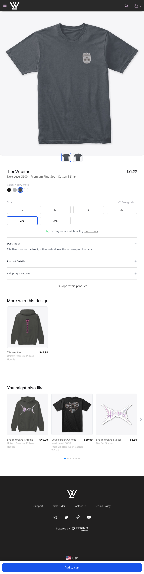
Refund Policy (103, 505)
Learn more (91, 231)
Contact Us (80, 505)
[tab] (66, 157)
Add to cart (72, 567)
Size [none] (9, 202)
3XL (55, 220)
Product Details (16, 261)
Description (14, 243)
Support (38, 505)
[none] (126, 202)
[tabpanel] (72, 83)
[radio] (22, 210)
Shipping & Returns (18, 273)
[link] (27, 327)
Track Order (58, 505)
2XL (22, 220)
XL (121, 209)
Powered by (63, 528)
